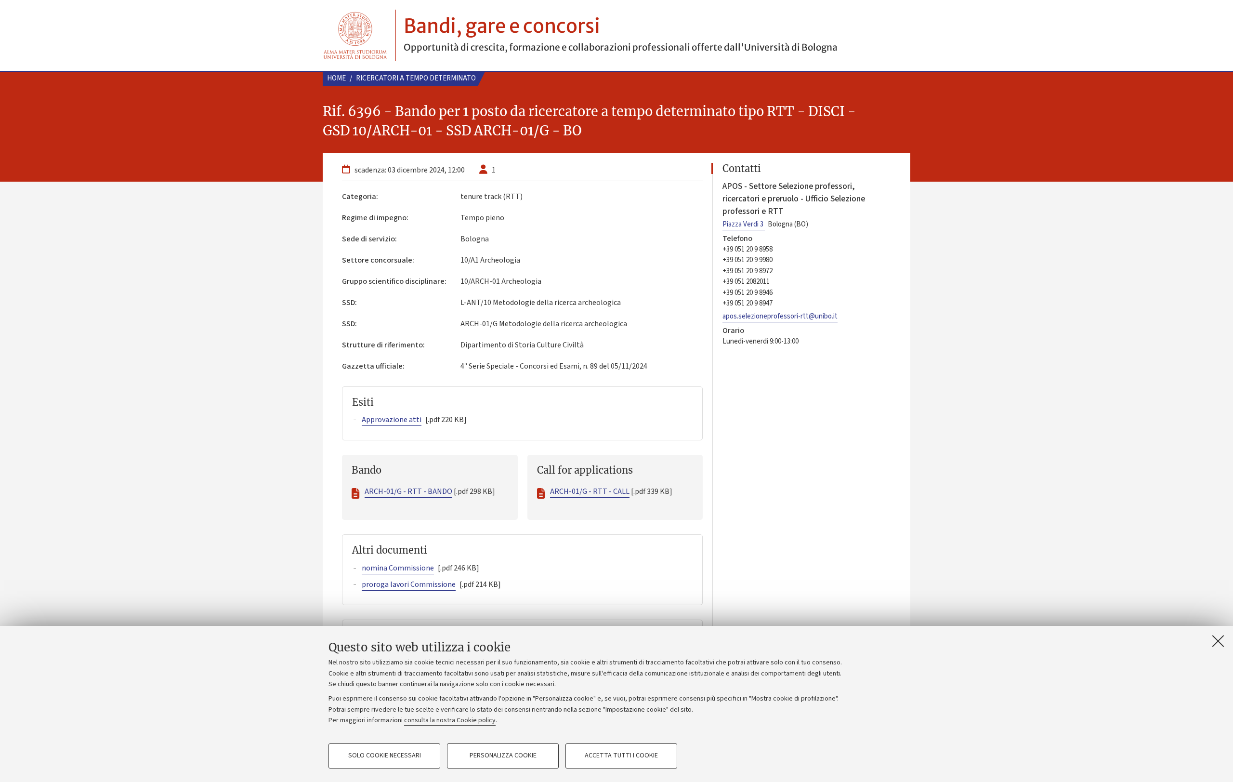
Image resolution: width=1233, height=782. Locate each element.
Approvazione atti (391, 419)
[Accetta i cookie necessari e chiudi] (1218, 641)
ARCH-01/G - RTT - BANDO (408, 491)
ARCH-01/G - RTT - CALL (590, 491)
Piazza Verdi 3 (743, 224)
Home (336, 78)
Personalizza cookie (503, 756)
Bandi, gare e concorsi (502, 26)
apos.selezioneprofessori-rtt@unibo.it (780, 316)
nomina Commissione (398, 568)
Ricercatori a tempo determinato (416, 78)
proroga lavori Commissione (409, 584)
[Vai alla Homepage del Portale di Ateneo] (355, 35)
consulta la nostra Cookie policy (450, 720)
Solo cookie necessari (384, 756)
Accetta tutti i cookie (621, 756)
